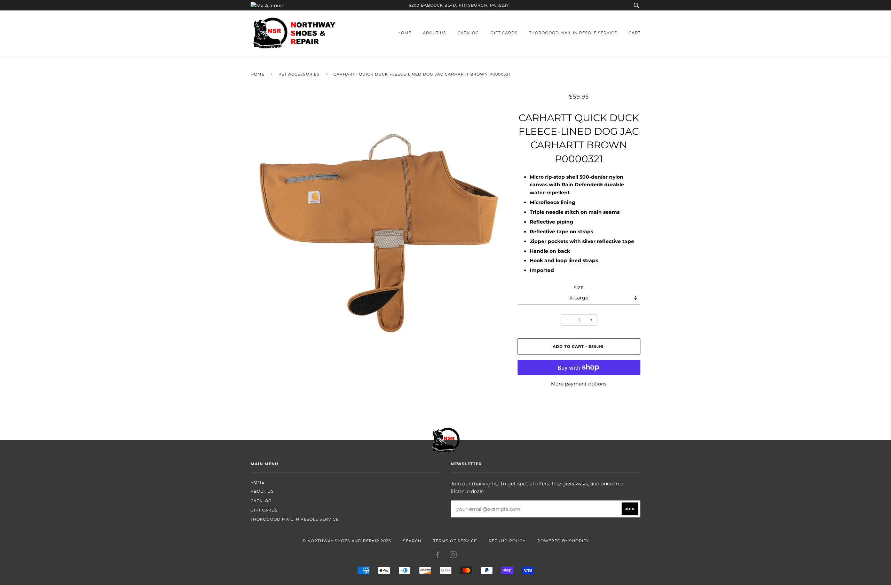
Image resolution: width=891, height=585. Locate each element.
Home (404, 32)
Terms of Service (455, 540)
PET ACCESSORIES (299, 74)
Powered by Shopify (563, 540)
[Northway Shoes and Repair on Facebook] (437, 556)
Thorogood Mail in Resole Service (573, 32)
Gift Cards (504, 32)
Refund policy (507, 540)
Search (412, 540)
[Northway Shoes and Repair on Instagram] (453, 556)
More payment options (579, 384)
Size (579, 287)
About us (434, 32)
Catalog (468, 32)
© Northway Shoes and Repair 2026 (346, 540)
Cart (634, 32)
